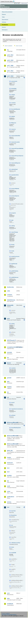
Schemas (4, 22)
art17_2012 (10, 70)
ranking (13, 225)
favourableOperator (13, 109)
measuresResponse (13, 162)
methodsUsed (13, 169)
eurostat (9, 352)
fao (8, 357)
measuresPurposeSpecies (13, 155)
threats (12, 244)
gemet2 (9, 377)
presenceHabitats (13, 188)
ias (8, 392)
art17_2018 (10, 76)
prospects (13, 213)
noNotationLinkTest (13, 542)
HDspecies (13, 122)
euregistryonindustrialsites (11, 347)
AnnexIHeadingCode (13, 427)
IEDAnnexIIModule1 (11, 422)
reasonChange (13, 232)
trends (12, 250)
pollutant (13, 415)
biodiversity (10, 287)
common (9, 294)
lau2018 (9, 475)
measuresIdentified (13, 135)
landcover (10, 462)
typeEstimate (13, 263)
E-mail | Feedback (6, 613)
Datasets (4, 14)
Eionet (7, 9)
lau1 (8, 468)
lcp (8, 480)
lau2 (8, 471)
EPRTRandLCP (11, 340)
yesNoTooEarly (13, 271)
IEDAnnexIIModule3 (11, 435)
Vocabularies (5, 24)
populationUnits (13, 174)
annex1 (12, 402)
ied (8, 397)
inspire (9, 457)
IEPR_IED (10, 450)
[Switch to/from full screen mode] (19, 3)
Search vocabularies (8, 45)
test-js (12, 547)
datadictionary (11, 300)
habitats (13, 116)
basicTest (13, 510)
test (8, 507)
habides (9, 386)
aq (8, 49)
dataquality (10, 305)
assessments (13, 81)
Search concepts (19, 45)
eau (12, 525)
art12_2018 (10, 60)
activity (12, 323)
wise (8, 598)
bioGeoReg (13, 88)
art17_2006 (10, 65)
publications (10, 496)
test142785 (13, 552)
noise (8, 491)
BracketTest (13, 515)
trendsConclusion (13, 256)
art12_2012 (10, 55)
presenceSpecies (13, 195)
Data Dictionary (12, 9)
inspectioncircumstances (13, 408)
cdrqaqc (13, 94)
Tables (3, 17)
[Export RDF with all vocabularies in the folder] (24, 78)
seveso (9, 502)
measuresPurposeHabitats (13, 148)
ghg (8, 381)
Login (17, 3)
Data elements (5, 19)
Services (4, 27)
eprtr (8, 318)
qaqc (12, 220)
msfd (8, 486)
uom (8, 593)
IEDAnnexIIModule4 (11, 444)
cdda (8, 291)
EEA (8, 1)
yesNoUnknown (13, 277)
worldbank (10, 603)
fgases (9, 363)
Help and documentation (7, 11)
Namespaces (5, 29)
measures (13, 129)
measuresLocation (13, 142)
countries (13, 102)
